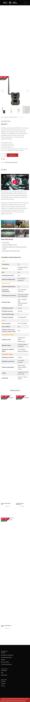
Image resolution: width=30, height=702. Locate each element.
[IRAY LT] (10, 3)
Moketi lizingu (4, 675)
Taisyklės (3, 659)
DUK (2, 672)
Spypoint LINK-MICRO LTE (5, 504)
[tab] (15, 169)
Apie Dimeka (4, 670)
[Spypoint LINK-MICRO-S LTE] (7, 570)
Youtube (3, 685)
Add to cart (12, 155)
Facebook (3, 681)
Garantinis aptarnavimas (6, 657)
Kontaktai (3, 652)
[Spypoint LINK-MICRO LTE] (7, 448)
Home (2, 117)
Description (4, 169)
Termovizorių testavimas (6, 664)
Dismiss (27, 700)
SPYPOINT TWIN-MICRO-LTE (20, 504)
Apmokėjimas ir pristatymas (7, 655)
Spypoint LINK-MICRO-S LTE (6, 626)
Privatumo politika (5, 662)
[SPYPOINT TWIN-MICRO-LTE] (22, 448)
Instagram (3, 683)
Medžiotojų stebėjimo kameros (10, 117)
